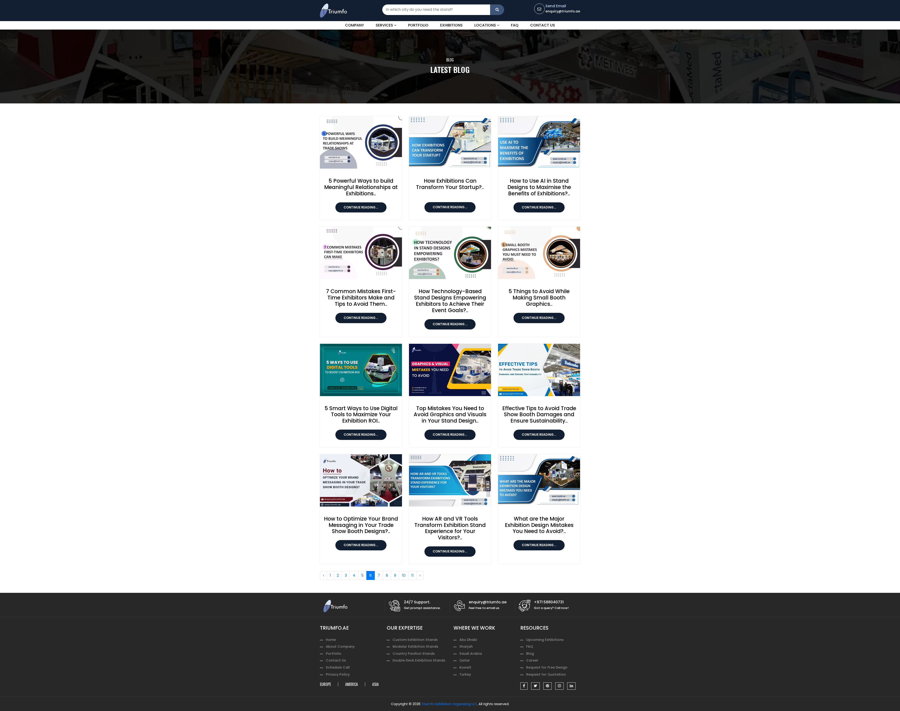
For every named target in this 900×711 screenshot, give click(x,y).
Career (532, 660)
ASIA (375, 684)
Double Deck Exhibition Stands (419, 660)
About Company (340, 646)
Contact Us (542, 25)
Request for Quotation (546, 674)
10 (403, 575)
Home (331, 639)
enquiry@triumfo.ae (562, 11)
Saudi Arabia (470, 653)
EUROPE (325, 684)
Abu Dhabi (468, 639)
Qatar (464, 660)
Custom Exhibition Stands (415, 639)
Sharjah (466, 646)
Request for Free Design (546, 667)
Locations (485, 25)
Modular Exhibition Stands (415, 646)
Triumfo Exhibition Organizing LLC (449, 704)
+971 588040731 (549, 602)
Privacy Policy (338, 674)
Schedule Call (338, 667)
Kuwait (465, 667)
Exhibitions (451, 25)
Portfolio (418, 25)
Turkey (465, 674)
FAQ (514, 25)
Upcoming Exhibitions (545, 639)
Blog (530, 653)
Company (354, 25)
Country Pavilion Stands (414, 653)
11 (412, 575)
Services (385, 25)
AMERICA (351, 684)
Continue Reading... (361, 207)
